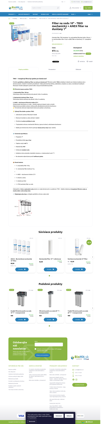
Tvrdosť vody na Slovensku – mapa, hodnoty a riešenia (58, 387)
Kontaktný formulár (79, 384)
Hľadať (58, 7)
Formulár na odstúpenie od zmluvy (16, 381)
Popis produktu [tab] (23, 69)
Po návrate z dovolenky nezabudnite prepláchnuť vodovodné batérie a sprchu (37, 371)
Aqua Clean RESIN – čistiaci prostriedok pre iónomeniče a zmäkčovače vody (56, 407)
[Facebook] (73, 379)
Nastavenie (32, 421)
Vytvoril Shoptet (77, 422)
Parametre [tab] (52, 69)
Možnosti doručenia (78, 56)
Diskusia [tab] (78, 69)
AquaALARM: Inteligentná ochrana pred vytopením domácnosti (57, 383)
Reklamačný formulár (13, 383)
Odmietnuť (59, 416)
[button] (49, 275)
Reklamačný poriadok (13, 378)
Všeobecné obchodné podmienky (35, 1)
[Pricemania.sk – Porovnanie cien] (80, 416)
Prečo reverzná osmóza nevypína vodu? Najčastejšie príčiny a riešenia (58, 396)
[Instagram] (76, 379)
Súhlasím (69, 416)
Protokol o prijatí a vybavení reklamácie (14, 386)
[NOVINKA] (22, 299)
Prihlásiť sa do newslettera (42, 355)
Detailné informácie (57, 44)
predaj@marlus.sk (79, 369)
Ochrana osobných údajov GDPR (15, 376)
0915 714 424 (78, 372)
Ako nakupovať (21, 1)
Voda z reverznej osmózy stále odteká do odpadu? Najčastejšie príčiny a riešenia (38, 376)
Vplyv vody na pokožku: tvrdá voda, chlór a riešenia (58, 392)
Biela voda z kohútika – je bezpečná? (37, 380)
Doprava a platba (12, 1)
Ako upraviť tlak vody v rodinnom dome (57, 400)
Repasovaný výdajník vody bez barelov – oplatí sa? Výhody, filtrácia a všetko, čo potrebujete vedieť (58, 379)
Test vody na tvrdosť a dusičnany (16, 389)
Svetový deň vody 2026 (55, 403)
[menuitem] (12, 14)
